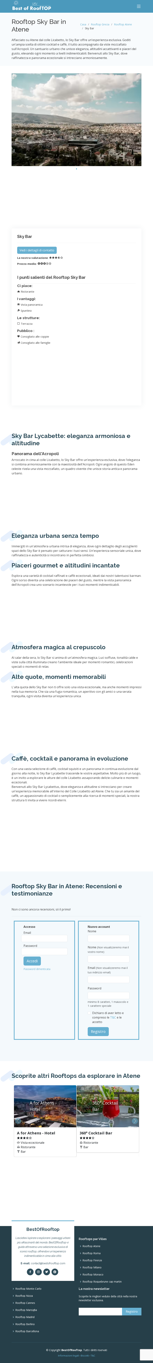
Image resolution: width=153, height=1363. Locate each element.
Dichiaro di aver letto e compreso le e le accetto (108, 1017)
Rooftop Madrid (25, 1317)
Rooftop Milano (92, 1267)
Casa (83, 24)
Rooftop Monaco (92, 1274)
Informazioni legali (68, 1355)
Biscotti (85, 1355)
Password (30, 946)
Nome (92, 931)
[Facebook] (30, 1272)
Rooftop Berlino (25, 1324)
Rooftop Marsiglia (26, 1310)
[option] (76, 1121)
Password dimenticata (37, 969)
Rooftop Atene (123, 24)
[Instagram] (38, 1272)
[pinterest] (54, 1272)
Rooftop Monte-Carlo (28, 1288)
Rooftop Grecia (100, 24)
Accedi (32, 960)
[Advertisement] (76, 198)
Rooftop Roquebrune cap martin (102, 1281)
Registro (98, 1031)
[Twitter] (46, 1272)
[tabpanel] (76, 119)
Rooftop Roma (91, 1253)
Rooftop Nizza (24, 1296)
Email (27, 933)
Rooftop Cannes (25, 1303)
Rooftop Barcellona (27, 1331)
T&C (113, 1017)
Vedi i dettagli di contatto (37, 250)
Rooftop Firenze (92, 1260)
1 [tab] (76, 169)
